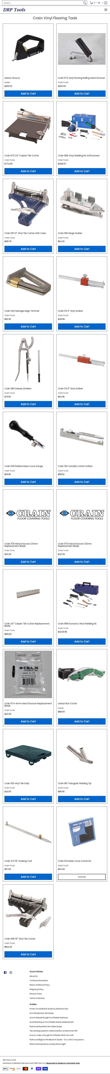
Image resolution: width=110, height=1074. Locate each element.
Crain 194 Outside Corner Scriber (75, 466)
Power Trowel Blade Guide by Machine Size (49, 1009)
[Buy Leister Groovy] (28, 49)
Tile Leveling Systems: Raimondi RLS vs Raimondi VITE (53, 1031)
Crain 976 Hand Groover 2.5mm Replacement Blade (21, 545)
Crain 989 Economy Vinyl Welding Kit (77, 623)
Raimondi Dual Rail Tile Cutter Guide (46, 1026)
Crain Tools (63, 82)
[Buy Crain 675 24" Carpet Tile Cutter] (28, 126)
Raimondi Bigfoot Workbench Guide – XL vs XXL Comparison (57, 1039)
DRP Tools (6, 1060)
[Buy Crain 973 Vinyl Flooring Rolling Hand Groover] (82, 49)
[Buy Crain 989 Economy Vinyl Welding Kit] (82, 594)
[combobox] (42, 3)
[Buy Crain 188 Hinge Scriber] (82, 204)
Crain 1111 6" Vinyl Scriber (70, 310)
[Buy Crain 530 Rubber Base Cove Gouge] (28, 437)
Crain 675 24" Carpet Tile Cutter (21, 155)
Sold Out (82, 877)
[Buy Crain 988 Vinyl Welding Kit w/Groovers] (82, 126)
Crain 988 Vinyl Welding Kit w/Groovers (79, 155)
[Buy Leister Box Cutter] (82, 674)
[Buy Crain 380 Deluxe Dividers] (28, 359)
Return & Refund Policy (40, 985)
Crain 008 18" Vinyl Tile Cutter (19, 938)
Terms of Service (37, 998)
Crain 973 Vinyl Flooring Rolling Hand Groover (81, 77)
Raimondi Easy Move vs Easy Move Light (48, 1044)
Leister (7, 82)
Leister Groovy (12, 77)
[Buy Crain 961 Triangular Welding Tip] (82, 754)
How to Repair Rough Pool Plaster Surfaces (49, 1017)
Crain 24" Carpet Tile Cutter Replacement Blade (27, 624)
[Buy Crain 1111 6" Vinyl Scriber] (82, 282)
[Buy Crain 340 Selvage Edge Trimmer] (28, 282)
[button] (5, 972)
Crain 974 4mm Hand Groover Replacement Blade (28, 704)
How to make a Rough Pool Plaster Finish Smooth (52, 1035)
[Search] (84, 3)
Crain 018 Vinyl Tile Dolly (16, 783)
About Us (34, 976)
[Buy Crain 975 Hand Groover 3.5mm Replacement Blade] (82, 514)
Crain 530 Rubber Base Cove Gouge (23, 466)
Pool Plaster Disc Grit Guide (42, 1013)
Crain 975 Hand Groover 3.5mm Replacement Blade (75, 545)
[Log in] (106, 3)
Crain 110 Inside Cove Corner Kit (74, 860)
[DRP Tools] (14, 9)
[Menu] (105, 9)
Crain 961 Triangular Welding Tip (74, 783)
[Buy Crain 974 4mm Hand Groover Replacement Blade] (28, 674)
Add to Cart (28, 93)
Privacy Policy (36, 994)
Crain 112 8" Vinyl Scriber (70, 388)
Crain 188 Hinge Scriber (70, 233)
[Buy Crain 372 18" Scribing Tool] (28, 832)
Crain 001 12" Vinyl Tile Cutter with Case (25, 233)
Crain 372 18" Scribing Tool (18, 860)
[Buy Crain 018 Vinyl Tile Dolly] (28, 754)
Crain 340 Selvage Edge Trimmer (21, 310)
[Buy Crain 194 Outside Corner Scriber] (82, 437)
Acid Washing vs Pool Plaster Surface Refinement (52, 1022)
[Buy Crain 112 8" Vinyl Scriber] (82, 359)
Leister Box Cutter (67, 703)
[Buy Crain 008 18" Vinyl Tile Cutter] (28, 909)
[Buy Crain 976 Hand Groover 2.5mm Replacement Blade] (28, 514)
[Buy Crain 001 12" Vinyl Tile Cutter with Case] (28, 204)
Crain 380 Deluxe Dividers (17, 388)
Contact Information (39, 980)
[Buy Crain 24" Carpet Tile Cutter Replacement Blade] (28, 594)
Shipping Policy (37, 989)
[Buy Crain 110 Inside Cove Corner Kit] (82, 832)
